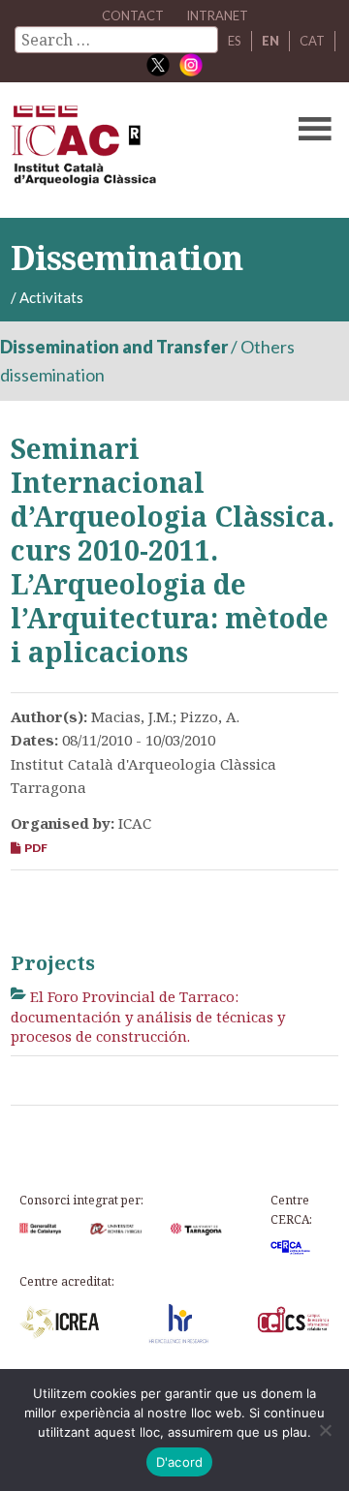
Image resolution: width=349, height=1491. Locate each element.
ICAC (140, 150)
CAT (312, 40)
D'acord (180, 1462)
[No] (324, 1430)
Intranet (217, 15)
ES (234, 40)
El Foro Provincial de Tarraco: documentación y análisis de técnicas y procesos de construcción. (148, 1016)
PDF (34, 847)
